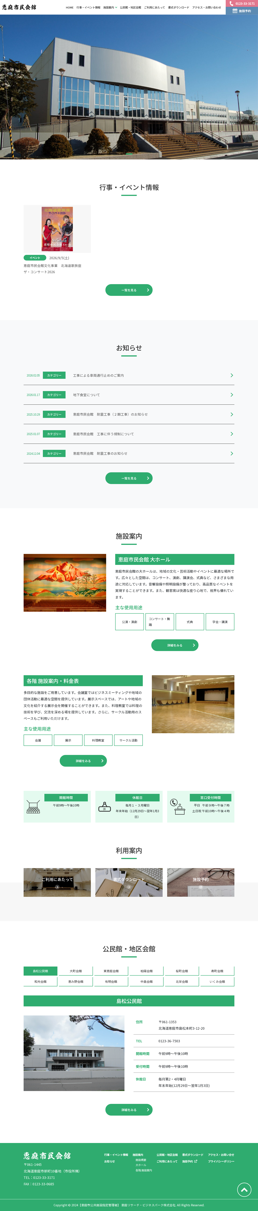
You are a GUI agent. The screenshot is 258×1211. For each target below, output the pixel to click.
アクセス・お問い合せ (221, 1155)
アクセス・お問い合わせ (206, 7)
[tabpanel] (129, 1055)
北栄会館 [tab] (182, 981)
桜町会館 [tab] (182, 971)
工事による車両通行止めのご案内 (98, 375)
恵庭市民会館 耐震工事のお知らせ (100, 453)
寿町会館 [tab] (217, 971)
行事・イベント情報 (88, 7)
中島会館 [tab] (147, 981)
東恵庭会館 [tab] (111, 971)
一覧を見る (129, 290)
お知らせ (109, 1161)
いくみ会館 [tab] (217, 981)
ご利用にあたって (154, 7)
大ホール (141, 1165)
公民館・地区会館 (130, 7)
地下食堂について (86, 394)
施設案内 (138, 1155)
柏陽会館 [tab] (147, 971)
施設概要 (141, 1160)
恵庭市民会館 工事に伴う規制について (103, 434)
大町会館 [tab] (76, 971)
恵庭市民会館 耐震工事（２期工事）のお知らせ (110, 414)
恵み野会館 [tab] (75, 981)
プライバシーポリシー (221, 1161)
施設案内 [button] (108, 7)
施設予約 (187, 1161)
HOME (69, 7)
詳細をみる (174, 645)
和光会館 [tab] (40, 981)
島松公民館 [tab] (40, 971)
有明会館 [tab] (111, 981)
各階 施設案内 (144, 1170)
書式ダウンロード (178, 7)
